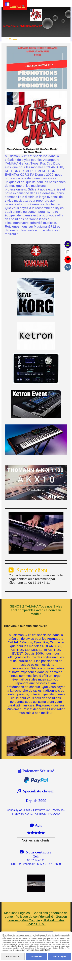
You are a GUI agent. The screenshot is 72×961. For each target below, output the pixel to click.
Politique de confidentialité (34, 916)
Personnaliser (13, 956)
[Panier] (67, 259)
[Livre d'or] (67, 252)
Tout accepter (59, 956)
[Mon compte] (67, 244)
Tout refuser (36, 956)
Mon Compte (30, 920)
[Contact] (67, 267)
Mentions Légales (17, 913)
